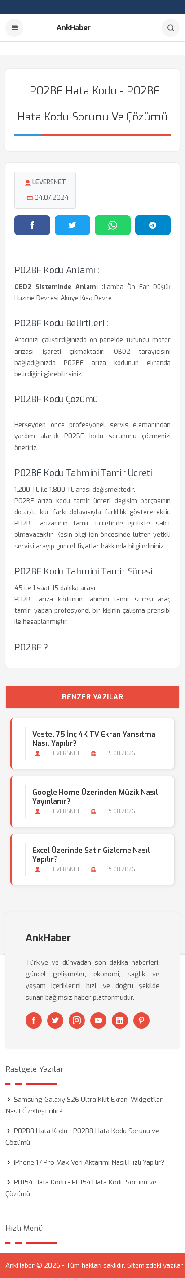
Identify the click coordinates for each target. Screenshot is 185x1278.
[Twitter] (55, 1020)
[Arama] (171, 28)
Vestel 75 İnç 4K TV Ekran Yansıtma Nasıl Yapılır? (93, 739)
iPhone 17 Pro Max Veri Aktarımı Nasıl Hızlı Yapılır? (89, 1162)
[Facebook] (34, 1020)
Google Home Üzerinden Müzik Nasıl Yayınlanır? (95, 797)
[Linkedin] (120, 1020)
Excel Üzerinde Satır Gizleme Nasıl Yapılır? (91, 855)
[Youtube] (98, 1020)
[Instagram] (77, 1020)
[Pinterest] (141, 1020)
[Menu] (14, 28)
